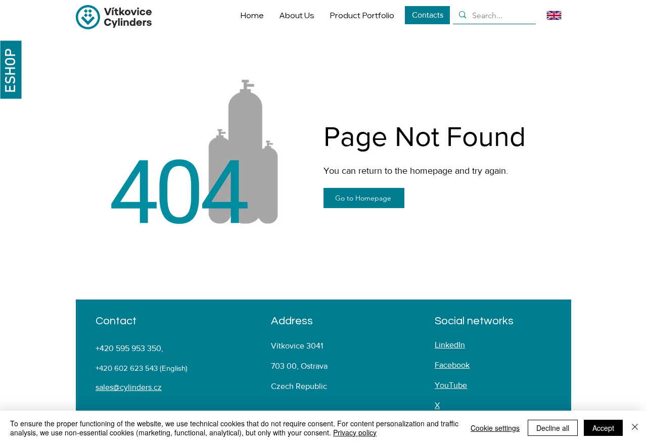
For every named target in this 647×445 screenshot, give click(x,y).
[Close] (635, 428)
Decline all (552, 428)
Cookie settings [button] (495, 428)
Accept (603, 428)
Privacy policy (355, 432)
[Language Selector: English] (560, 15)
